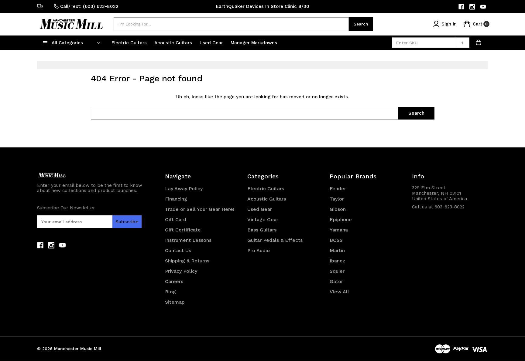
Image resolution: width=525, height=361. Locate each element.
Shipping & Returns (187, 261)
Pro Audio (258, 250)
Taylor (337, 199)
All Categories (67, 43)
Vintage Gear (262, 219)
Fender (338, 188)
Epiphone (341, 219)
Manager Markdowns (254, 43)
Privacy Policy (181, 271)
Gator (336, 281)
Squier (337, 271)
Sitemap (175, 302)
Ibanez (337, 261)
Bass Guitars (261, 230)
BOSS (336, 240)
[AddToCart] (478, 42)
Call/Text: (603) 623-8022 (89, 6)
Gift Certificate (183, 230)
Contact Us (178, 250)
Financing (176, 199)
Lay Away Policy (184, 188)
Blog (170, 292)
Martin (337, 250)
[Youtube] (483, 7)
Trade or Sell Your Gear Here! (199, 209)
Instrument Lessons (188, 240)
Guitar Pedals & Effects (275, 240)
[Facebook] (461, 7)
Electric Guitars (130, 43)
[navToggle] (45, 42)
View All (339, 292)
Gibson (338, 209)
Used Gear (212, 43)
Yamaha (339, 230)
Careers (174, 281)
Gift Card (175, 219)
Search (361, 24)
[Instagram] (472, 7)
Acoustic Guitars (174, 43)
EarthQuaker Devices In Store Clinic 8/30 (262, 6)
